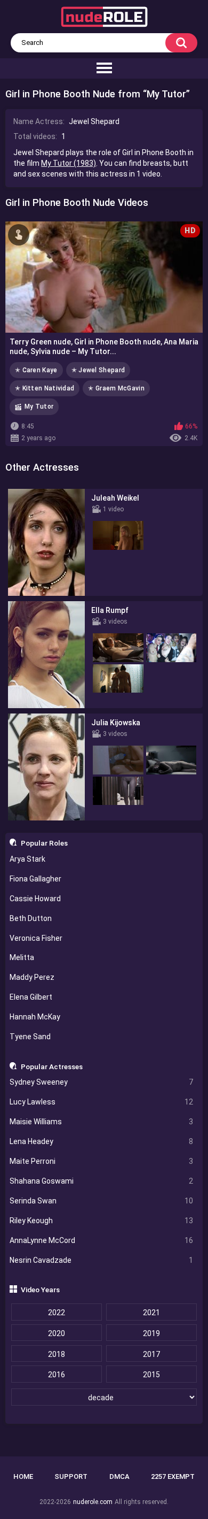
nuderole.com (93, 1502)
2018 (56, 1354)
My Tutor (39, 406)
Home (23, 1476)
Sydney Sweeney (102, 1082)
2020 (56, 1333)
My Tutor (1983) (68, 163)
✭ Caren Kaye (36, 370)
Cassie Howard (35, 898)
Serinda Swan (102, 1200)
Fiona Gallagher (35, 878)
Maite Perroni (102, 1161)
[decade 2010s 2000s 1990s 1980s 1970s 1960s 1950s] (104, 1397)
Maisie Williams (102, 1121)
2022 (56, 1312)
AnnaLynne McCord (102, 1240)
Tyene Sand (30, 1036)
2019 (151, 1333)
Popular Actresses (52, 1066)
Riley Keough (102, 1220)
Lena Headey (102, 1141)
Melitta (22, 957)
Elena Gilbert (31, 997)
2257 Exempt (173, 1476)
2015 (151, 1374)
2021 (151, 1312)
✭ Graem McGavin (116, 388)
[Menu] (104, 68)
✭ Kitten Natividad (44, 388)
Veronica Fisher (36, 938)
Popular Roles (44, 843)
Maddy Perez (32, 977)
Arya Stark (27, 859)
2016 (56, 1374)
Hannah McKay (35, 1016)
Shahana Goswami (102, 1181)
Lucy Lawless (102, 1102)
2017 (151, 1354)
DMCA (119, 1476)
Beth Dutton (31, 918)
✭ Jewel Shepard (98, 370)
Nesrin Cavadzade (102, 1260)
